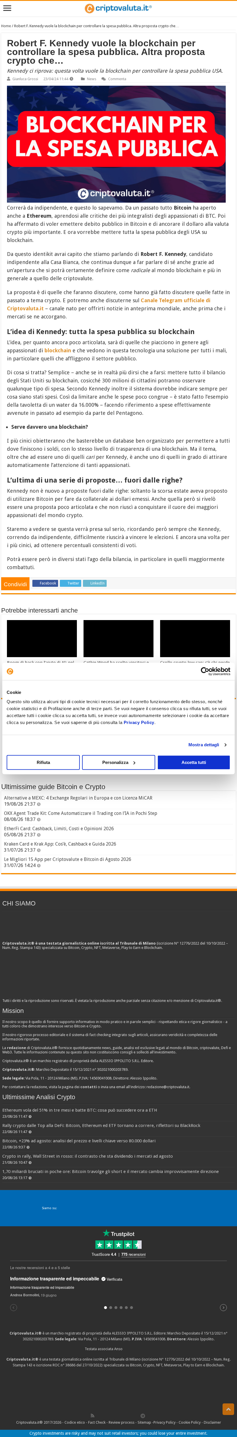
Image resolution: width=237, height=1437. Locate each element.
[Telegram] (144, 1415)
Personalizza (115, 762)
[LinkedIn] (117, 1415)
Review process (121, 1422)
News (91, 79)
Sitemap (144, 1422)
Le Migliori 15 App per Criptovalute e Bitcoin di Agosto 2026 (67, 859)
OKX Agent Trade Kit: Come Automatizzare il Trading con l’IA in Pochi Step (80, 813)
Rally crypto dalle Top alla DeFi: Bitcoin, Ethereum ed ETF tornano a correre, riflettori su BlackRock (101, 1125)
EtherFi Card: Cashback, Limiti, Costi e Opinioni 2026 (59, 828)
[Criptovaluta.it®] (118, 8)
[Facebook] (98, 1415)
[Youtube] (124, 1415)
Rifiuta (43, 762)
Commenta (117, 79)
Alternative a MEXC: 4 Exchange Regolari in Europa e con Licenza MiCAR (78, 798)
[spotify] (136, 1415)
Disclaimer (212, 1422)
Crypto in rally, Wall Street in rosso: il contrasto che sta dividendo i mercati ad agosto (87, 1156)
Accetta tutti (194, 762)
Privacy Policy (139, 722)
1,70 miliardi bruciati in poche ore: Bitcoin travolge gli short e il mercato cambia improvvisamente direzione (110, 1171)
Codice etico (74, 1422)
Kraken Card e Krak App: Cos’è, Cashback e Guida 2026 (60, 844)
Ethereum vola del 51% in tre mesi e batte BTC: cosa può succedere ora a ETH (79, 1110)
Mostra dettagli (203, 744)
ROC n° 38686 (64, 1365)
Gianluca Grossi (25, 79)
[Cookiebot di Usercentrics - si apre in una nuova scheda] (205, 671)
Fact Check (96, 1422)
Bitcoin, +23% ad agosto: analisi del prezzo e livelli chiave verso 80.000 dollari (78, 1140)
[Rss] (92, 1415)
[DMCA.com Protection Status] (118, 1389)
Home (6, 26)
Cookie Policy (190, 1422)
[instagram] (130, 1415)
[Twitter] (105, 1415)
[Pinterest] (111, 1415)
